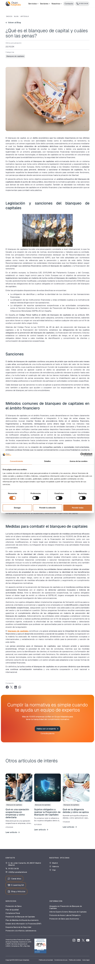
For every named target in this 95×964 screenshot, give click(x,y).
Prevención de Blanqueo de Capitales (20, 917)
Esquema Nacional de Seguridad (18, 927)
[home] (13, 3)
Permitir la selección (47, 508)
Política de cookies (75, 960)
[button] (33, 3)
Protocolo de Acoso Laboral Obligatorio (65, 915)
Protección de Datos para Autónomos (64, 919)
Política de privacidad (46, 960)
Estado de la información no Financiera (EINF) (23, 924)
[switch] (36, 498)
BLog (16, 16)
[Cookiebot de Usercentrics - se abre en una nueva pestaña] (82, 454)
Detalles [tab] (47, 461)
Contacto (69, 3)
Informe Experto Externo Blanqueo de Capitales (67, 912)
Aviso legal (85, 960)
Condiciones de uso (60, 960)
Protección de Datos (14, 906)
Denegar (17, 508)
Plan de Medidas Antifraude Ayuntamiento (22, 920)
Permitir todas (77, 508)
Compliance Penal (13, 913)
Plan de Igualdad (12, 910)
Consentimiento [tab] (16, 461)
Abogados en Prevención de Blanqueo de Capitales (65, 907)
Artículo (25, 16)
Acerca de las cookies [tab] (78, 461)
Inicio (9, 16)
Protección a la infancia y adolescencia (21, 931)
